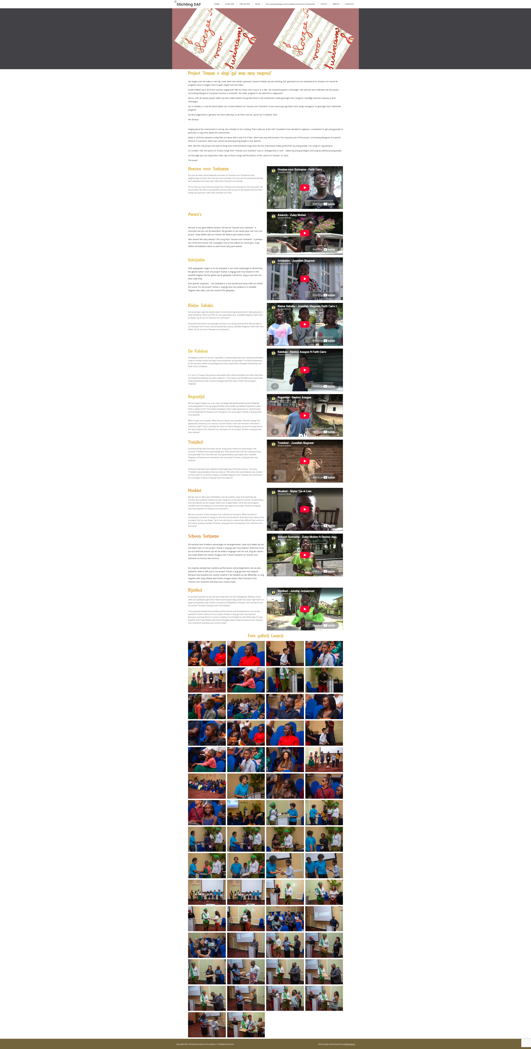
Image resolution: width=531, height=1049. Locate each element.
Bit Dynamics (349, 1044)
